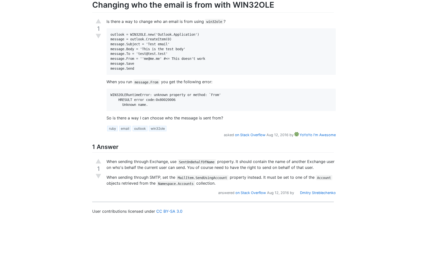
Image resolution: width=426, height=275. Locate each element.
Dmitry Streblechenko (317, 193)
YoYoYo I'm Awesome (317, 135)
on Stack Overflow (250, 135)
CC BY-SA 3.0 (169, 211)
